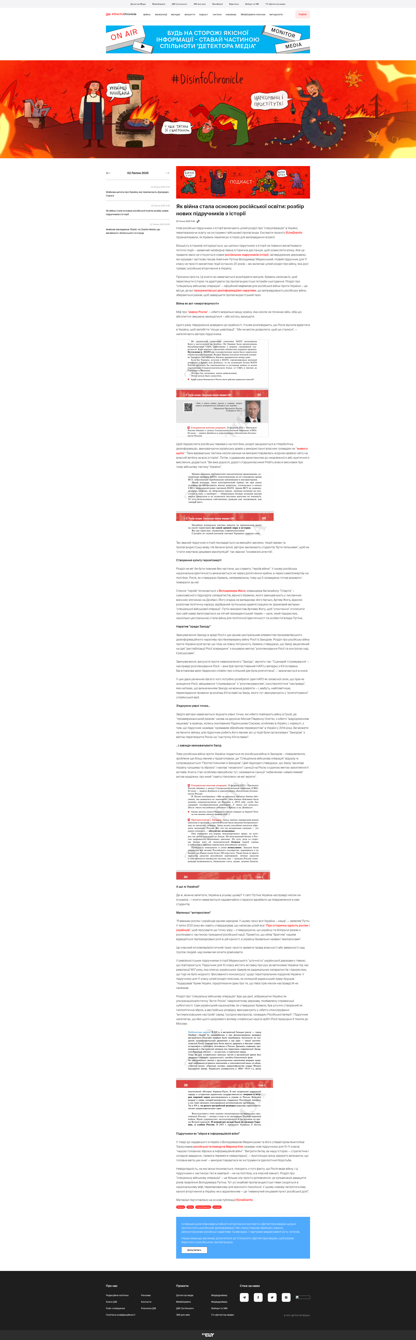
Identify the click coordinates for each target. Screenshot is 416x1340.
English (303, 14)
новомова (231, 14)
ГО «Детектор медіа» (276, 4)
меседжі (175, 14)
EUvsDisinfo (294, 233)
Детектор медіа (184, 1295)
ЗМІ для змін (200, 4)
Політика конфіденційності (120, 1314)
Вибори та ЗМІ (252, 4)
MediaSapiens (158, 4)
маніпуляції (161, 14)
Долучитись (194, 1250)
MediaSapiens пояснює (253, 14)
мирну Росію (198, 312)
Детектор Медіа (138, 4)
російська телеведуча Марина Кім (218, 1147)
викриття (190, 14)
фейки (146, 14)
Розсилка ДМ (148, 1308)
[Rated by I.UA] (303, 1298)
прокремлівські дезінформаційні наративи (225, 290)
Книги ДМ (111, 1301)
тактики (217, 14)
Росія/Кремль (203, 1207)
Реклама (146, 1295)
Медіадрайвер (219, 1295)
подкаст (203, 14)
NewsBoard (217, 4)
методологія (276, 14)
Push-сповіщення (115, 1308)
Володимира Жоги (232, 591)
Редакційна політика (117, 1295)
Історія (217, 1207)
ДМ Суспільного (179, 4)
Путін (190, 1207)
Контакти (146, 1301)
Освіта (180, 1207)
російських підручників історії (247, 255)
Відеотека (234, 4)
